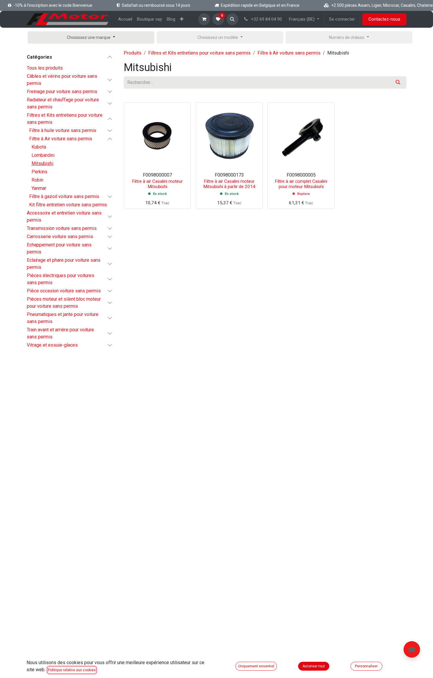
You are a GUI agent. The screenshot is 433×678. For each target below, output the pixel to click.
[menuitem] (125, 19)
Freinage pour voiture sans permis (62, 91)
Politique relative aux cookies (72, 670)
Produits (132, 53)
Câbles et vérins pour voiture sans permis (62, 79)
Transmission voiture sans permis (62, 228)
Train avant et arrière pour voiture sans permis (60, 333)
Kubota (39, 147)
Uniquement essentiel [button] (256, 666)
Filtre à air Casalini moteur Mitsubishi (157, 184)
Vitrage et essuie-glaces (52, 345)
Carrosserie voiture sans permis (60, 236)
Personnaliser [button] (366, 666)
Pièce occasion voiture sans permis (64, 291)
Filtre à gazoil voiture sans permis (64, 196)
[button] (232, 19)
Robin (37, 180)
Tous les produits (45, 68)
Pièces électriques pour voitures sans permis (60, 279)
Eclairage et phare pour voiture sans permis (63, 263)
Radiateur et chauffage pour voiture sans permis (63, 103)
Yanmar (39, 188)
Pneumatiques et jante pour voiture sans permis (62, 318)
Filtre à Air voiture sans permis (60, 138)
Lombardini (43, 155)
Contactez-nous (384, 19)
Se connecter (342, 19)
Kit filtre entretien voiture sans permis (68, 205)
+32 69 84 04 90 (266, 19)
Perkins (39, 172)
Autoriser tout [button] (314, 666)
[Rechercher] (397, 82)
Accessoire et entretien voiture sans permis (64, 216)
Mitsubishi (42, 163)
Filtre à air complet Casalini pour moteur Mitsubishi (301, 184)
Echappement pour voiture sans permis (59, 248)
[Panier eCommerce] (204, 19)
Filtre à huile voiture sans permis (62, 130)
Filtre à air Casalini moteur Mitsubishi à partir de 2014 (229, 184)
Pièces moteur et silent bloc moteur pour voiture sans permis (64, 302)
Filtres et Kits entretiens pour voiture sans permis (65, 118)
